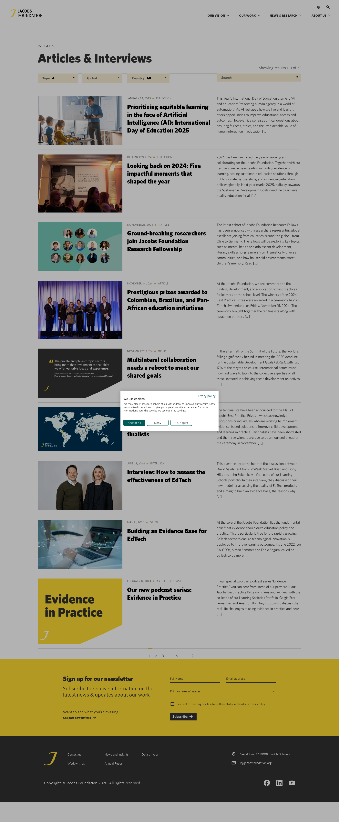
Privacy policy (206, 395)
